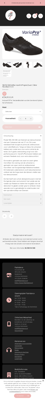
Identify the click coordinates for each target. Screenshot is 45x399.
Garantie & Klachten (22, 352)
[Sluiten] (43, 380)
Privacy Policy (19, 354)
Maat (4, 107)
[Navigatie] (40, 16)
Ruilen (17, 350)
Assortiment (19, 331)
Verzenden (18, 346)
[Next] (40, 3)
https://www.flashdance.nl (24, 283)
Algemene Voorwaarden (23, 343)
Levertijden (18, 359)
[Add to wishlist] (4, 94)
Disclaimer (18, 356)
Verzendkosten (18, 100)
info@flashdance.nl (21, 281)
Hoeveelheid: (10, 118)
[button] (22, 136)
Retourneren (19, 348)
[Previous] (5, 3)
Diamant (5, 89)
